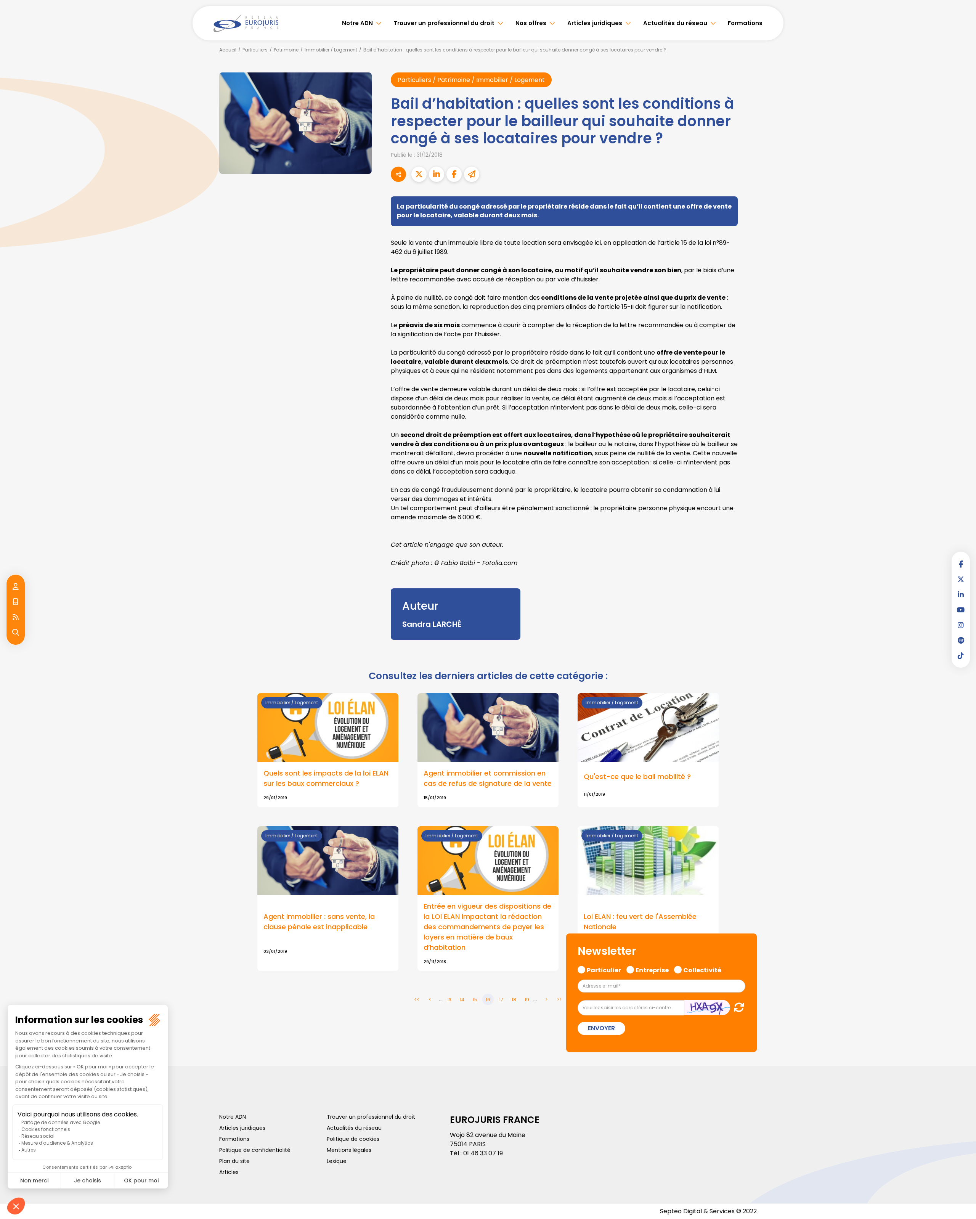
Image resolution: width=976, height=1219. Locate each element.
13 (449, 999)
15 (475, 999)
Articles (229, 1172)
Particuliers (255, 50)
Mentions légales (349, 1150)
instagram (961, 625)
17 (501, 999)
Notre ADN (357, 23)
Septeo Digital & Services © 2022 (708, 1211)
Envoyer (601, 1028)
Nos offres (530, 23)
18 (514, 999)
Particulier (604, 969)
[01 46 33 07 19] (16, 602)
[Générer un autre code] (737, 1007)
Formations (745, 23)
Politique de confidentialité (255, 1150)
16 (488, 999)
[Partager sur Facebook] (454, 174)
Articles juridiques (594, 23)
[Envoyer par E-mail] (471, 174)
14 (462, 999)
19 (527, 999)
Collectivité (702, 969)
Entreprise (652, 969)
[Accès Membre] (16, 587)
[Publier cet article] (419, 174)
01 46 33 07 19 (483, 1153)
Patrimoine (286, 50)
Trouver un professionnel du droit (443, 23)
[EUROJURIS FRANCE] (246, 23)
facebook (961, 564)
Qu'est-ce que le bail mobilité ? (637, 776)
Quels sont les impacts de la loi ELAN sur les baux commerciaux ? (325, 778)
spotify (961, 640)
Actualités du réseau (675, 23)
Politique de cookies (353, 1139)
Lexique (337, 1161)
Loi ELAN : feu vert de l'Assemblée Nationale (640, 922)
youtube (961, 610)
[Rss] (16, 617)
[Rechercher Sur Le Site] (16, 632)
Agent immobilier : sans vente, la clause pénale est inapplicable (319, 922)
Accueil (227, 50)
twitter (961, 579)
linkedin (961, 594)
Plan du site (234, 1161)
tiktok (961, 655)
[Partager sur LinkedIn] (436, 174)
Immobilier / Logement (331, 50)
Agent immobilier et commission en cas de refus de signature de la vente (488, 778)
